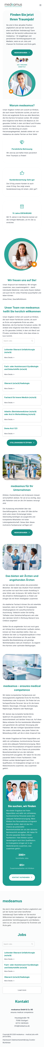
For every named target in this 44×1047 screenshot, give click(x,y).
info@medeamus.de (22, 1026)
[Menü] (40, 5)
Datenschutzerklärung (20, 1040)
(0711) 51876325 (22, 1023)
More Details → (9, 959)
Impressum (7, 1040)
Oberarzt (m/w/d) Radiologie (17, 977)
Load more (22, 990)
